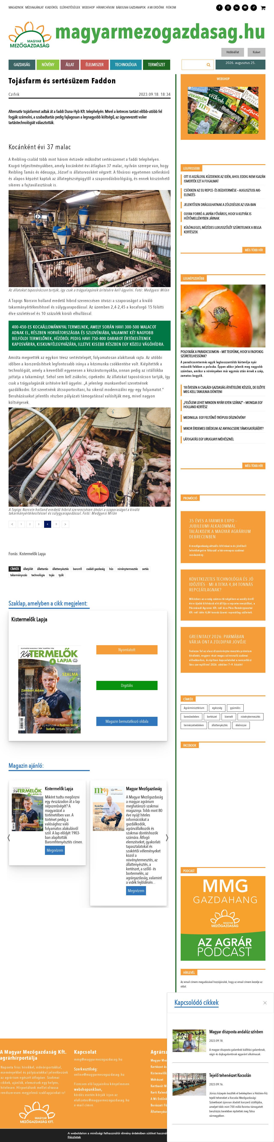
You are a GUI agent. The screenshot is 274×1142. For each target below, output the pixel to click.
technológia (38, 575)
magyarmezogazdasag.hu (160, 32)
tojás (51, 575)
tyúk (61, 575)
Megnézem (55, 850)
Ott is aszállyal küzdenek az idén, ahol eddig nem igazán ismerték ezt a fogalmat (224, 178)
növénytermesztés (128, 569)
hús (111, 569)
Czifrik (14, 94)
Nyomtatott (126, 650)
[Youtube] (245, 7)
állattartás (42, 569)
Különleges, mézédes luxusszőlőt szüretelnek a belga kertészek (222, 229)
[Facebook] (219, 7)
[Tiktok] (253, 7)
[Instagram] (228, 7)
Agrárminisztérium (194, 708)
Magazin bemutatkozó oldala (127, 721)
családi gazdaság (95, 569)
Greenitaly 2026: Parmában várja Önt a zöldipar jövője (217, 639)
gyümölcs (235, 708)
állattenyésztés (60, 569)
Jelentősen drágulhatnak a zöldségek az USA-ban (220, 204)
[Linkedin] (236, 7)
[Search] (209, 65)
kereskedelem (191, 717)
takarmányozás (18, 575)
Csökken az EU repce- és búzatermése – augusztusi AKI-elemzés (222, 192)
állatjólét (28, 569)
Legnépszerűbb (193, 278)
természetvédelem (194, 725)
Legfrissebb (191, 168)
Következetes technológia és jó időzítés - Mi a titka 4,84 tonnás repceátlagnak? (221, 584)
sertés (145, 569)
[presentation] (8, 836)
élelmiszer (241, 725)
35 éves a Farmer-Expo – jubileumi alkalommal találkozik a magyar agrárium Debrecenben (220, 529)
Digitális (127, 685)
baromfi (77, 569)
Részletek (74, 1137)
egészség (217, 708)
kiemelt (229, 717)
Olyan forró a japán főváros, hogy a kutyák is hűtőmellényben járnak (217, 216)
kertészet (212, 717)
